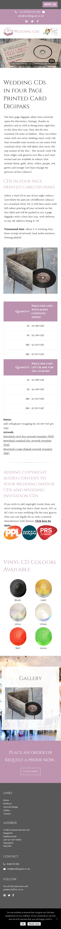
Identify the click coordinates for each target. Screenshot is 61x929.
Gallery (6, 810)
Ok (23, 924)
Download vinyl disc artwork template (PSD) (28, 437)
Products (7, 803)
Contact (7, 814)
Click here (30, 771)
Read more (34, 924)
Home (6, 800)
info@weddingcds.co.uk (31, 16)
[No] (56, 918)
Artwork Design (10, 807)
